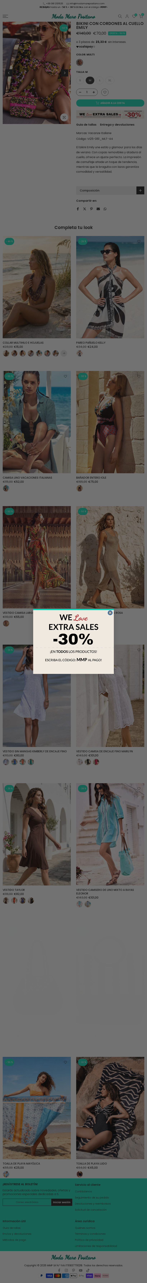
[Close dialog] (110, 613)
